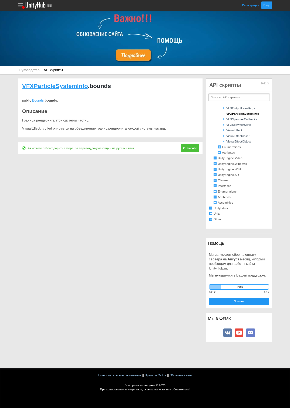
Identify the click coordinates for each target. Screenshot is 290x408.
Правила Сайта (155, 375)
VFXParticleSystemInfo (55, 86)
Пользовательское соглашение (119, 375)
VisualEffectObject (238, 141)
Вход (266, 5)
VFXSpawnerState (238, 124)
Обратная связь (181, 375)
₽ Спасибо (190, 148)
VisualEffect (234, 130)
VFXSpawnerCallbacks (241, 119)
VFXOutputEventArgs (240, 108)
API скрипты (53, 70)
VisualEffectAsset (237, 136)
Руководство (29, 70)
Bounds (38, 100)
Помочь (239, 301)
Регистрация (250, 5)
